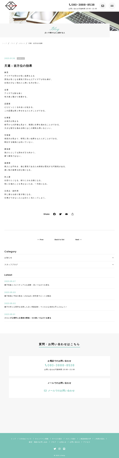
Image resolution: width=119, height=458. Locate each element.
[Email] (66, 215)
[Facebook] (54, 215)
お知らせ (21, 58)
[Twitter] (60, 215)
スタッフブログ (11, 264)
